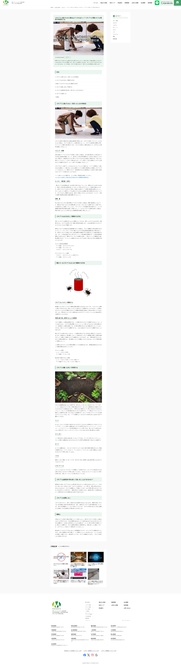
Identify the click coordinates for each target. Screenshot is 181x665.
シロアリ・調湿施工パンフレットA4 (91, 650)
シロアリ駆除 (88, 605)
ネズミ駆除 (87, 609)
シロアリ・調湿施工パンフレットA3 (108, 650)
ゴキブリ (115, 23)
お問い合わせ (127, 608)
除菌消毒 (115, 38)
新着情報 (127, 2)
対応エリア (112, 2)
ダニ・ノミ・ (88, 614)
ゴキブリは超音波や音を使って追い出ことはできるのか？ (70, 90)
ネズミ (114, 29)
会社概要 (143, 2)
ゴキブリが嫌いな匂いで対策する (64, 87)
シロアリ (115, 25)
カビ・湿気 (115, 20)
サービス (96, 2)
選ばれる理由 (104, 2)
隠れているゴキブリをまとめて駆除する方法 (66, 83)
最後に (57, 97)
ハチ (114, 32)
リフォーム (115, 34)
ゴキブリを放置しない (61, 93)
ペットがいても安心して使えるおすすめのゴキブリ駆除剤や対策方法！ (72, 177)
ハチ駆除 (87, 611)
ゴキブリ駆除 (88, 607)
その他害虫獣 (88, 616)
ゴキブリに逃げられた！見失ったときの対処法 (67, 76)
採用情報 (150, 2)
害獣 (114, 36)
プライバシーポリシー (126, 620)
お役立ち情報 (135, 2)
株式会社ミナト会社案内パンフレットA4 (72, 650)
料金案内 (120, 2)
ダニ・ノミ (115, 27)
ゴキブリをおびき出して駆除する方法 (65, 80)
